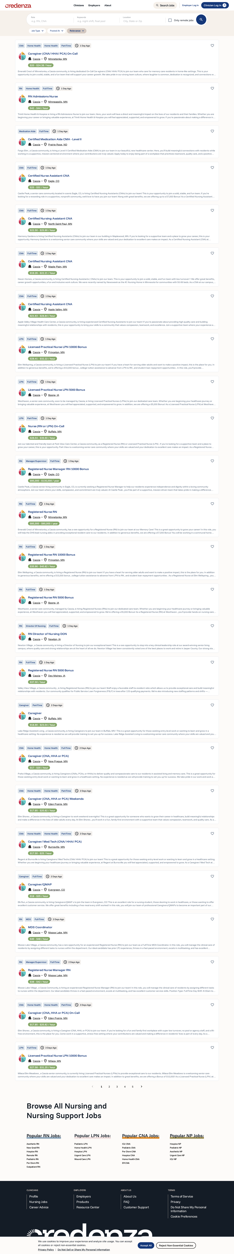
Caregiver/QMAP (40, 884)
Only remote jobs (184, 20)
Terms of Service (182, 1196)
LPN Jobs (100, 1135)
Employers (83, 1196)
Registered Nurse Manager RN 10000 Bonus (58, 469)
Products (82, 1202)
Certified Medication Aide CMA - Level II (55, 139)
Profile (33, 1196)
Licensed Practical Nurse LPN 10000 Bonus (57, 347)
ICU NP (173, 1159)
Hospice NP (175, 1144)
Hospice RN (32, 1151)
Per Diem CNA (129, 1151)
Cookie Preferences (184, 1216)
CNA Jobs (148, 1135)
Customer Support (136, 1207)
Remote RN (32, 1155)
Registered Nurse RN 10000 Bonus (51, 554)
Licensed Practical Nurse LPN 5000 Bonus (56, 390)
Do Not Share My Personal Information (188, 1209)
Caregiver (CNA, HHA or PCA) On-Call (54, 1013)
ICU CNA (126, 1144)
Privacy (176, 1202)
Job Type (38, 31)
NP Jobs (194, 1135)
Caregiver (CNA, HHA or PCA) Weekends (56, 799)
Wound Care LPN (82, 1159)
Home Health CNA (130, 1159)
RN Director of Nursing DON (47, 634)
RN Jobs (51, 1135)
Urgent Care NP (177, 1155)
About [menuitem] (107, 5)
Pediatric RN (33, 1159)
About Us (130, 1196)
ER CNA (125, 1163)
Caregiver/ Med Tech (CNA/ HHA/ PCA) (55, 841)
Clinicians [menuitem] (79, 5)
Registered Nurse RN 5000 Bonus (51, 597)
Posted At (57, 31)
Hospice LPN (80, 1151)
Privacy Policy (46, 1249)
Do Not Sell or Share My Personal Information (84, 1249)
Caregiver (35, 713)
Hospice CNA (128, 1155)
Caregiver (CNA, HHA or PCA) (48, 756)
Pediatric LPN (80, 1144)
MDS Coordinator (40, 927)
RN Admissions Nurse (43, 96)
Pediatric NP (176, 1148)
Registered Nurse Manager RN (49, 970)
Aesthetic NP (176, 1151)
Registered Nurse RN (42, 512)
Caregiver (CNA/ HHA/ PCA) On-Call (53, 53)
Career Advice (39, 1207)
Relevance (77, 31)
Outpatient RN (33, 1167)
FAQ (126, 1202)
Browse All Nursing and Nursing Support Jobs (67, 1110)
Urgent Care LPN (82, 1155)
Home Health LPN (83, 1148)
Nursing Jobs (38, 1202)
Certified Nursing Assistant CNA (50, 218)
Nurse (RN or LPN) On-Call (46, 426)
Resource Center (87, 1207)
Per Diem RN (33, 1163)
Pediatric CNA (128, 1148)
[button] (117, 59)
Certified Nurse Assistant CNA (48, 175)
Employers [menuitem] (94, 5)
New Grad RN (33, 1148)
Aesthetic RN (33, 1144)
